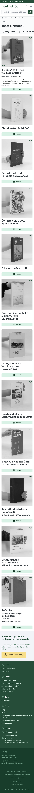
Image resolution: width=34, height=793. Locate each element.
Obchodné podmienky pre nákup (17, 771)
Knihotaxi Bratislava (9, 689)
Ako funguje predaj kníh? (11, 686)
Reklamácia (6, 701)
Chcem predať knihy (9, 680)
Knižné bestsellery (8, 669)
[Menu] (30, 6)
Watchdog (6, 671)
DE (9, 789)
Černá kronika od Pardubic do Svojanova (15, 174)
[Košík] (27, 6)
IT (19, 789)
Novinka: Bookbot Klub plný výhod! (13, 1)
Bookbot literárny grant (10, 720)
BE (28, 789)
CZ (2, 789)
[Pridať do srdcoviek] (30, 38)
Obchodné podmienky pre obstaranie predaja (17, 774)
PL (31, 789)
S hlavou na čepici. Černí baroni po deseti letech (16, 463)
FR (25, 789)
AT (5, 789)
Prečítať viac (5, 85)
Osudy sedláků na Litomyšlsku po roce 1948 (17, 415)
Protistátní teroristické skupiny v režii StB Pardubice (15, 316)
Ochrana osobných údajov (17, 778)
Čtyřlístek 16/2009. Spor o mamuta (13, 222)
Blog (3, 710)
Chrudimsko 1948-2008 (15, 128)
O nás (4, 712)
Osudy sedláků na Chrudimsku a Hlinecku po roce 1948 (15, 562)
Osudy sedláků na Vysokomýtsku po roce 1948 (12, 366)
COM (12, 789)
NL (22, 789)
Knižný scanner (7, 692)
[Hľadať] (30, 12)
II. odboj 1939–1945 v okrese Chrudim (13, 71)
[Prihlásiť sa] (24, 6)
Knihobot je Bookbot (17, 784)
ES (16, 789)
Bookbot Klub (7, 723)
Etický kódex (17, 781)
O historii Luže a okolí (14, 268)
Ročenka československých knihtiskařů (12, 613)
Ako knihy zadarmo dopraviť (12, 683)
